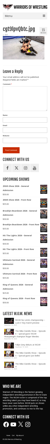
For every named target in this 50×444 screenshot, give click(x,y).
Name (5, 115)
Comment (7, 84)
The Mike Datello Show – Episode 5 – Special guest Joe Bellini (30, 354)
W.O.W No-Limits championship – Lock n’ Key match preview (30, 321)
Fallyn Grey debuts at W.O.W (27, 344)
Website (6, 136)
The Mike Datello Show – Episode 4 (30, 365)
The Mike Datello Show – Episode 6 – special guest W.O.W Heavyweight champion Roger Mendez (25, 334)
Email (5, 125)
